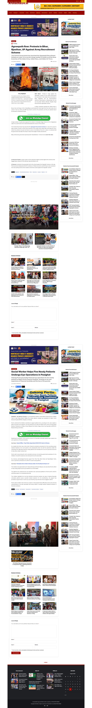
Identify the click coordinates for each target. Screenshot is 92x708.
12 (70, 684)
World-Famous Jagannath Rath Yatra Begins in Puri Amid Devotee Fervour (18, 281)
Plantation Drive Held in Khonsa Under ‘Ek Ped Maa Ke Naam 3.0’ (74, 182)
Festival (55, 12)
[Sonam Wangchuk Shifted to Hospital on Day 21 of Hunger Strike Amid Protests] (18, 262)
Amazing (75, 12)
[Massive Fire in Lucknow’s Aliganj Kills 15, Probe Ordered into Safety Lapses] (34, 289)
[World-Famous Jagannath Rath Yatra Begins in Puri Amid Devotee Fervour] (18, 275)
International (44, 12)
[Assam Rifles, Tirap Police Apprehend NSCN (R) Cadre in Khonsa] (64, 177)
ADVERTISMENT (34, 17)
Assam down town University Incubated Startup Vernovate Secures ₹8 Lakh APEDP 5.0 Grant (74, 58)
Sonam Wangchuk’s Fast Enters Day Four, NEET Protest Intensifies (49, 281)
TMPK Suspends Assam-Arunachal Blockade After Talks (74, 46)
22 (77, 686)
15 (77, 684)
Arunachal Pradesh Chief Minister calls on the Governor (75, 120)
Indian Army (35, 172)
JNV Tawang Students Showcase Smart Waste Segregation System (74, 206)
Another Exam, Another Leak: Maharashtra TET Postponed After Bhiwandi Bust (17, 295)
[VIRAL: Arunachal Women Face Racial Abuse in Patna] (50, 681)
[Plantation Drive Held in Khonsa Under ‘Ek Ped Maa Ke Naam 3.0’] (64, 182)
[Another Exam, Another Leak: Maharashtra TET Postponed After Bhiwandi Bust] (18, 289)
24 (65, 689)
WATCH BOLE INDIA (34, 181)
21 (75, 686)
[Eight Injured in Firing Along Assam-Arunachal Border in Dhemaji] (64, 51)
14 (75, 684)
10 (65, 684)
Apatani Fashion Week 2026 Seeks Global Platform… (23, 675)
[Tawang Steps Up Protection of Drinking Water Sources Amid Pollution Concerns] (64, 194)
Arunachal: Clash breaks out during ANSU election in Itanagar (74, 126)
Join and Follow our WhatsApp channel (34, 114)
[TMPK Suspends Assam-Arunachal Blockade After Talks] (64, 46)
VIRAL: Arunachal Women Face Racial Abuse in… (58, 681)
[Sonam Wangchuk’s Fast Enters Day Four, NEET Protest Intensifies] (49, 275)
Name (12, 322)
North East (32, 12)
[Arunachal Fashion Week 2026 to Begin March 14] (14, 681)
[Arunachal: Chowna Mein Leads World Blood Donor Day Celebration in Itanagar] (64, 107)
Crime (27, 12)
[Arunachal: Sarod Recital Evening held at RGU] (64, 138)
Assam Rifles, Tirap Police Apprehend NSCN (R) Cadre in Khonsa (74, 177)
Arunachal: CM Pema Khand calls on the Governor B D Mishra (74, 144)
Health (65, 12)
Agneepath (17, 172)
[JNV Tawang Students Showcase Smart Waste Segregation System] (64, 206)
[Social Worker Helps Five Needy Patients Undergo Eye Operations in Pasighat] (64, 170)
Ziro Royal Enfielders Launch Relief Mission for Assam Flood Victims (74, 71)
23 (79, 686)
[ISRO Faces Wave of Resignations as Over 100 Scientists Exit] (34, 262)
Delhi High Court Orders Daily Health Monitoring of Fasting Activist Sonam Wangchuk (33, 281)
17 (65, 686)
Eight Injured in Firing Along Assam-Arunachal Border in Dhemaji (74, 51)
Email (12, 327)
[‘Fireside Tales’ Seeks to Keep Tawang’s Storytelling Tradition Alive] (64, 188)
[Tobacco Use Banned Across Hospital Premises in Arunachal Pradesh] (32, 675)
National (38, 12)
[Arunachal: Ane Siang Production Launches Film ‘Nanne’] (14, 686)
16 (79, 684)
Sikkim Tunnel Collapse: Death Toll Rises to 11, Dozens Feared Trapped (74, 84)
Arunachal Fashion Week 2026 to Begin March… (23, 681)
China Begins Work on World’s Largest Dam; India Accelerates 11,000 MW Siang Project (49, 295)
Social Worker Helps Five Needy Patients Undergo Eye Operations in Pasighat (70, 32)
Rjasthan (43, 172)
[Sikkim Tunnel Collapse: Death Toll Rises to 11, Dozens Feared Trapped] (64, 84)
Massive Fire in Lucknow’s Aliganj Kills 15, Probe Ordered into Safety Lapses (33, 295)
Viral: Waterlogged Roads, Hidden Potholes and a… (58, 675)
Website (36, 327)
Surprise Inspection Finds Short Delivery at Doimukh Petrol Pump (74, 201)
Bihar (31, 172)
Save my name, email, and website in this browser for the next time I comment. (28, 332)
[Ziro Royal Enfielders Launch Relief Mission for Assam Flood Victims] (64, 71)
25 (67, 689)
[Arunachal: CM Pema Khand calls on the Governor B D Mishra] (64, 144)
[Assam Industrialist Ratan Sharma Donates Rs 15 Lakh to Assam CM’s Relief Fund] (64, 89)
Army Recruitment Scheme (24, 172)
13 (72, 684)
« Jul (65, 694)
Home (10, 12)
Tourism (60, 12)
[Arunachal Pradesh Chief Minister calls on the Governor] (64, 120)
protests (39, 172)
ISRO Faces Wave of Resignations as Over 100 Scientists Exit (32, 268)
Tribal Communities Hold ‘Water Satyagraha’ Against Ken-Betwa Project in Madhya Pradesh (49, 268)
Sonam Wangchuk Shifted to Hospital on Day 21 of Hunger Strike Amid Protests (17, 268)
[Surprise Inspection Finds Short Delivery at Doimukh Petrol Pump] (64, 201)
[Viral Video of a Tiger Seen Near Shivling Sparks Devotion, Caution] (50, 686)
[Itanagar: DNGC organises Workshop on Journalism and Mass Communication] (64, 132)
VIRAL (69, 12)
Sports (50, 12)
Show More (71, 95)
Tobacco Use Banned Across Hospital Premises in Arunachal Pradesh (41, 676)
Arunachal (22, 12)
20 (72, 686)
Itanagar (15, 12)
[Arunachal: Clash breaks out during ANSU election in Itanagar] (64, 126)
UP (46, 172)
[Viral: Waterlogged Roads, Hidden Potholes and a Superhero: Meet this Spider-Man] (50, 675)
